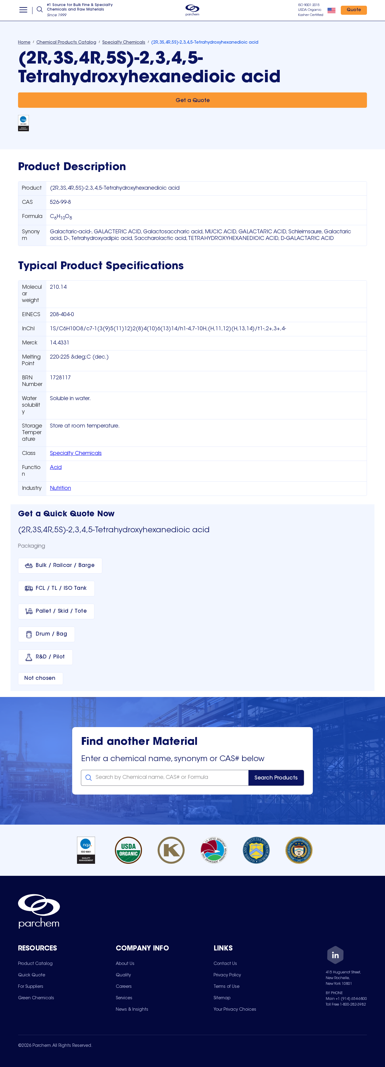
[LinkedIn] (335, 956)
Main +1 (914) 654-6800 (346, 999)
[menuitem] (35, 963)
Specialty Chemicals (76, 453)
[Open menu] (23, 11)
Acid (56, 468)
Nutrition (60, 488)
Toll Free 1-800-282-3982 (346, 1004)
